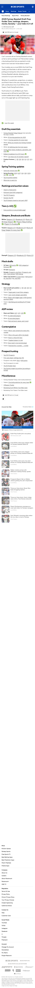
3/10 (29, 173)
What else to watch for (10, 180)
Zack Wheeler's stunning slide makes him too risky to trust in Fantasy (21, 516)
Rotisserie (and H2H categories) (13, 192)
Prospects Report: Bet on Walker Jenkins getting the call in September (21, 479)
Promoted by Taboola (27, 406)
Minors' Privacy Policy (8, 897)
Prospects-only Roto (15, 272)
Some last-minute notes (11, 170)
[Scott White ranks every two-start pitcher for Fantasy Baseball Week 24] (5, 464)
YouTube (4, 923)
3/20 (10, 175)
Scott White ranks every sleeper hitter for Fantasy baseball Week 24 (21, 443)
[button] (2, 6)
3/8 (25, 173)
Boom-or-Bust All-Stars (15, 338)
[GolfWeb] (17, 974)
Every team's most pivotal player (17, 343)
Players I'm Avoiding (11, 224)
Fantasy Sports (6, 851)
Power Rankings (6, 15)
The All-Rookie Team (10, 366)
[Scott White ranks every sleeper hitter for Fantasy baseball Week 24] (5, 446)
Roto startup (11, 274)
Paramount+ (5, 881)
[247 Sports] (7, 966)
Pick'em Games (6, 848)
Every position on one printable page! (15, 210)
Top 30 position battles (10, 177)
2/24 (15, 173)
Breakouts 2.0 (20, 219)
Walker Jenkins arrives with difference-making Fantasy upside (20, 470)
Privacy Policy (6, 894)
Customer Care (6, 915)
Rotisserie (6, 267)
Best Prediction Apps (8, 860)
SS (25, 159)
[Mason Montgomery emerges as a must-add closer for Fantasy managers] (5, 510)
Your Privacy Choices (8, 900)
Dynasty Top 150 (8, 198)
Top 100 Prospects (9, 195)
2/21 (15, 313)
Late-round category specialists (17, 295)
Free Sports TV (6, 854)
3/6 (22, 173)
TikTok (3, 925)
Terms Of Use (6, 891)
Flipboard (4, 940)
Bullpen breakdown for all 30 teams (14, 154)
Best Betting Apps (7, 857)
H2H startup (19, 274)
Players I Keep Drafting (24, 222)
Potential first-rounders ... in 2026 (18, 346)
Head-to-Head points (10, 190)
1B (17, 159)
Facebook (4, 931)
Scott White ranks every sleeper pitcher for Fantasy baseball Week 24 (21, 452)
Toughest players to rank (15, 340)
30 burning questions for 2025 (17, 137)
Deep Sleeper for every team (11, 230)
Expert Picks (15, 15)
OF (28, 159)
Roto (18, 360)
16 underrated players (14, 316)
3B (23, 159)
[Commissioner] (9, 970)
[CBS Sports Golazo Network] (17, 963)
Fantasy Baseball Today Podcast (13, 133)
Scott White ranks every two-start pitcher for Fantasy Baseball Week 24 (21, 461)
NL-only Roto (16, 278)
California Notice (7, 905)
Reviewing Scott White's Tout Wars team (16, 388)
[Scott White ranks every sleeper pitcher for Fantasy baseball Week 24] (5, 455)
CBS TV (4, 884)
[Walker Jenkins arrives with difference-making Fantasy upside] (5, 473)
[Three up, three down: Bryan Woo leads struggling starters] (5, 491)
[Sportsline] (18, 967)
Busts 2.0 (29, 219)
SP (31, 159)
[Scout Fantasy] (26, 970)
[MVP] (18, 970)
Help (3, 913)
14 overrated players (14, 318)
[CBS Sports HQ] (25, 960)
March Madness (6, 863)
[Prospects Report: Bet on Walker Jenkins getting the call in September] (5, 482)
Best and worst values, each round (18, 321)
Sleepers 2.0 (11, 219)
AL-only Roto (7, 278)
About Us (4, 873)
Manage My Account (8, 947)
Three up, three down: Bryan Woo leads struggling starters (20, 489)
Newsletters (5, 950)
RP (4, 161)
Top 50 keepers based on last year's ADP (16, 200)
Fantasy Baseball (25, 15)
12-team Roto (20, 277)
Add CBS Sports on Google (11, 32)
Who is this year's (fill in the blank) (18, 335)
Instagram (4, 928)
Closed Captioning (7, 903)
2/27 (19, 173)
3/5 (19, 313)
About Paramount (7, 878)
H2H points (12, 265)
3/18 (22, 313)
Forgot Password (6, 955)
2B (20, 159)
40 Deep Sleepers (7, 222)
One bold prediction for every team (18, 382)
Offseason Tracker (9, 385)
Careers (4, 876)
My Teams (5, 953)
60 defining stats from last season (18, 147)
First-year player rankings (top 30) (14, 358)
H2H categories (23, 265)
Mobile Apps (5, 866)
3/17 (5, 175)
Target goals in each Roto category (18, 292)
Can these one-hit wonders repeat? (18, 157)
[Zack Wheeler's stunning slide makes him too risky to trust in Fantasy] (5, 519)
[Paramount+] (29, 966)
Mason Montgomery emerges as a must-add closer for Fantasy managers (21, 507)
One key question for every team (18, 140)
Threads (4, 937)
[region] (17, 420)
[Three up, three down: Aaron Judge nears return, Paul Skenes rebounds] (5, 500)
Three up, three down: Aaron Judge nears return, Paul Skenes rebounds (21, 498)
